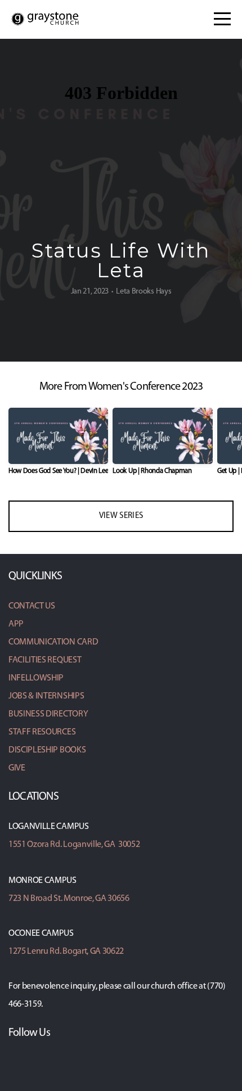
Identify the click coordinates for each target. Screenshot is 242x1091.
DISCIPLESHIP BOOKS (47, 750)
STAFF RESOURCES (41, 732)
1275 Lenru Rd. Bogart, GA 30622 (66, 951)
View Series (121, 516)
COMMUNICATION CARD (53, 642)
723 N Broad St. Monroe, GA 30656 (68, 898)
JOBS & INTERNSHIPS (46, 696)
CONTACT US (31, 606)
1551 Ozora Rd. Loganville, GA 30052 (74, 844)
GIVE (16, 768)
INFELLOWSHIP (36, 678)
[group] (58, 446)
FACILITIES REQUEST (44, 660)
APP (16, 624)
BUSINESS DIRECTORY (48, 714)
